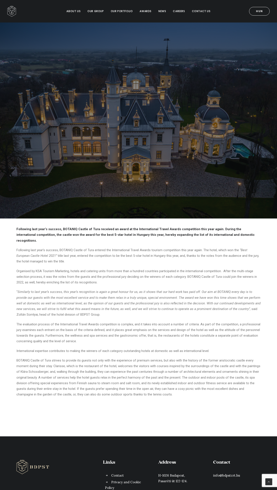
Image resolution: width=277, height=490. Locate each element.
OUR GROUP (95, 11)
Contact (117, 475)
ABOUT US (73, 11)
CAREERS (179, 11)
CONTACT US (201, 11)
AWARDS (145, 11)
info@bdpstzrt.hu (226, 475)
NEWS (162, 11)
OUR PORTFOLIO (122, 11)
